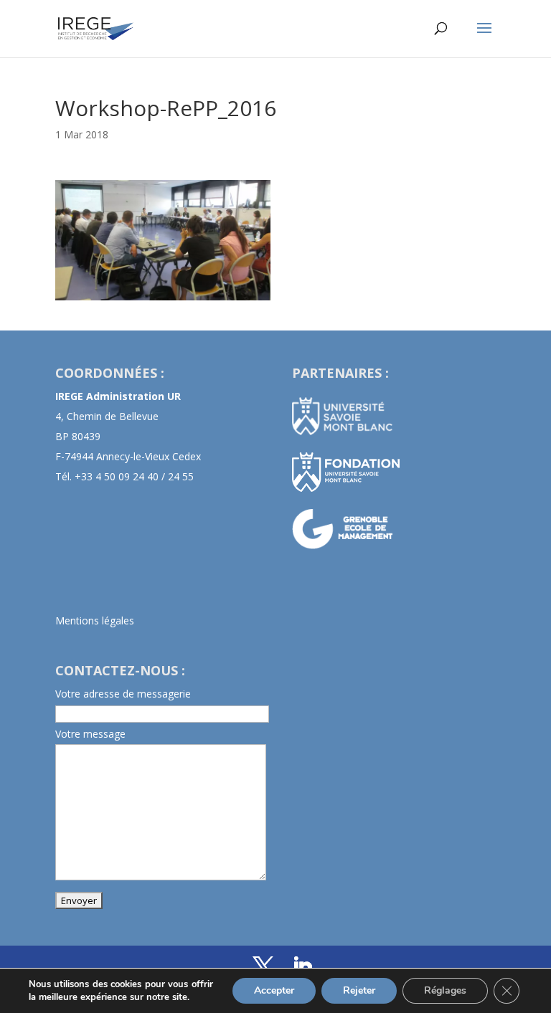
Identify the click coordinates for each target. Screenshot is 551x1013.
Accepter (274, 990)
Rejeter (359, 990)
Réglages (445, 990)
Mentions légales (94, 620)
